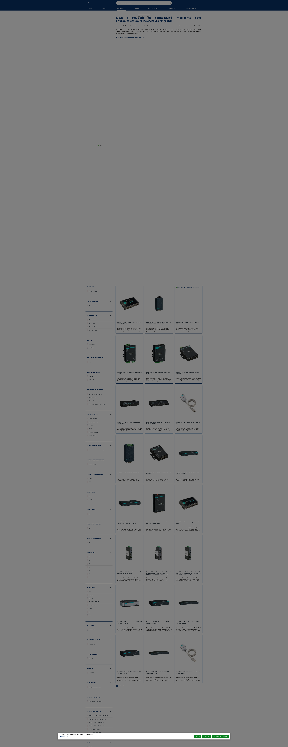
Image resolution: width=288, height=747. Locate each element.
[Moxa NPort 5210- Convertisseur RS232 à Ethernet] (188, 353)
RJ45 (90, 362)
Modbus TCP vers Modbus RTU (97, 726)
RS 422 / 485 (92, 605)
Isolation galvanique (95, 474)
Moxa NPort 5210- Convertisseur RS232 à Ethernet (187, 373)
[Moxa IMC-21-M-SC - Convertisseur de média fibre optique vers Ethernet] (129, 553)
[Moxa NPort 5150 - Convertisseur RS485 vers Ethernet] (159, 453)
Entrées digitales (93, 301)
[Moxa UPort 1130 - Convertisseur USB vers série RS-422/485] (188, 653)
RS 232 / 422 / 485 (94, 602)
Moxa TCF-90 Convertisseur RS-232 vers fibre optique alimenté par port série (158, 323)
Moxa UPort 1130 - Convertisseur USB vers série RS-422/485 (188, 672)
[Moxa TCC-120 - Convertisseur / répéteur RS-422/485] (129, 353)
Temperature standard (95, 687)
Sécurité (90, 668)
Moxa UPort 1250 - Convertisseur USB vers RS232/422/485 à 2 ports (158, 522)
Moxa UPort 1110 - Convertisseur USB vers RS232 (188, 422)
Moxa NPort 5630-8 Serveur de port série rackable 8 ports (128, 422)
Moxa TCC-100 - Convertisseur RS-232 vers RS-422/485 (158, 373)
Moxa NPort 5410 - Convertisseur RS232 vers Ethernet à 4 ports (129, 323)
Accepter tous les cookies (220, 736)
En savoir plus (64, 736)
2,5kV (90, 478)
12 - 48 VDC (92, 326)
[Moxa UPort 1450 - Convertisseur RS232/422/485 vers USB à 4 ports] (129, 503)
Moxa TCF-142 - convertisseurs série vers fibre (187, 323)
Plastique (91, 348)
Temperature (91, 683)
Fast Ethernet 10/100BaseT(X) (96, 450)
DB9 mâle (91, 380)
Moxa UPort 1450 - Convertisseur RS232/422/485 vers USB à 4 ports (126, 522)
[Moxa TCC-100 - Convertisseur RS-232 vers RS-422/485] (159, 353)
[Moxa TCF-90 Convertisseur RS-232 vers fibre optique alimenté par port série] (159, 303)
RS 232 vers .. (91, 625)
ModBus (91, 595)
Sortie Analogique (93, 432)
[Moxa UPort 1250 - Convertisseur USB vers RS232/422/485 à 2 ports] (159, 503)
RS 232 (91, 598)
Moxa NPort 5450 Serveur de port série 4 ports (187, 522)
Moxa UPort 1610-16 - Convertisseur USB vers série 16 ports (187, 622)
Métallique (92, 344)
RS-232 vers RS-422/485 (95, 701)
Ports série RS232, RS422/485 (97, 404)
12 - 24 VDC (92, 320)
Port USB (91, 401)
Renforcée (91, 672)
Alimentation (92, 315)
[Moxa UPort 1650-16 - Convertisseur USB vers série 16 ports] (159, 653)
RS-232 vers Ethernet (94, 729)
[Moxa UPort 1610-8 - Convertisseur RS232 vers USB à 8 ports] (159, 603)
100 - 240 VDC (93, 330)
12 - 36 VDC (92, 323)
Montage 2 (91, 492)
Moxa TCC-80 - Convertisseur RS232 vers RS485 (128, 472)
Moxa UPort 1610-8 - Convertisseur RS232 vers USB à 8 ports (158, 622)
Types (89, 743)
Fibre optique (92, 397)
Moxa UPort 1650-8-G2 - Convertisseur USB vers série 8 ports (129, 672)
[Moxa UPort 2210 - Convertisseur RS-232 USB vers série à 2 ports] (129, 603)
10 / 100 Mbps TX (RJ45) (95, 394)
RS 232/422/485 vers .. (94, 640)
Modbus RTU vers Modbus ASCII (97, 719)
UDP (90, 615)
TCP (90, 612)
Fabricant (90, 287)
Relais (90, 429)
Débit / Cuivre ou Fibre (95, 390)
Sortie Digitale (92, 435)
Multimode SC (92, 464)
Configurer (206, 736)
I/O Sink (91, 425)
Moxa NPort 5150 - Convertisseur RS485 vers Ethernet (158, 472)
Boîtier (89, 340)
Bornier (91, 376)
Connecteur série (93, 372)
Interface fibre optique (95, 460)
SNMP (90, 608)
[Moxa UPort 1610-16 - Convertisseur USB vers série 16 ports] (188, 603)
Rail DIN (91, 499)
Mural (90, 496)
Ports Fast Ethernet (94, 524)
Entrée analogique (93, 422)
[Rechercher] (170, 3)
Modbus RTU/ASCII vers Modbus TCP (98, 715)
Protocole (91, 587)
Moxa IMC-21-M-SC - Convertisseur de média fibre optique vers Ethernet (129, 572)
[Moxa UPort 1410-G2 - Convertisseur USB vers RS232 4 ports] (188, 453)
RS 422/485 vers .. (92, 654)
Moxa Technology (93, 291)
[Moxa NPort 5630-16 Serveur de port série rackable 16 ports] (159, 403)
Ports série (91, 553)
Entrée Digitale (93, 418)
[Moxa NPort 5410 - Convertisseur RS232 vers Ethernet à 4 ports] (129, 303)
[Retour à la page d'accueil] (95, 3)
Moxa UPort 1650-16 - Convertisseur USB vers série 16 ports (157, 672)
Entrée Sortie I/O (93, 414)
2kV (90, 482)
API (90, 591)
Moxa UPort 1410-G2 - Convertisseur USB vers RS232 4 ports (187, 472)
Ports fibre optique (94, 538)
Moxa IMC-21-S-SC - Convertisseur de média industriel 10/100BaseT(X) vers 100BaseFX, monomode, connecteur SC (188, 573)
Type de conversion (94, 697)
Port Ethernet (92, 510)
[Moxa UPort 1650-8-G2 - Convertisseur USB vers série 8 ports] (129, 653)
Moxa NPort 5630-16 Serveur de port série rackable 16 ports (158, 422)
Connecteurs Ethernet (95, 358)
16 (90, 305)
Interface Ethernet (94, 446)
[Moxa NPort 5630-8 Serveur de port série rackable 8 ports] (129, 403)
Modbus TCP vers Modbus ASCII (97, 722)
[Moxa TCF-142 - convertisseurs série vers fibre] (188, 303)
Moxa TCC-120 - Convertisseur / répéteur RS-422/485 (129, 373)
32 (90, 577)
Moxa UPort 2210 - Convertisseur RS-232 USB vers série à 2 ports (129, 622)
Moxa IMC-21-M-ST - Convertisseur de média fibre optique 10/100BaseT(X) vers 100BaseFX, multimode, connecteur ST (158, 573)
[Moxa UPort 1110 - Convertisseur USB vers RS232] (188, 403)
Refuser (198, 736)
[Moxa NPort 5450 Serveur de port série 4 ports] (188, 503)
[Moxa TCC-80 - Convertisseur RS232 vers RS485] (129, 453)
